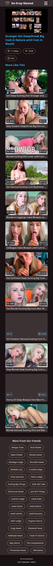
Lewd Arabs (36, 499)
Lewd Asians (17, 506)
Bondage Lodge (16, 462)
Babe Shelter (17, 454)
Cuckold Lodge (35, 469)
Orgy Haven (16, 528)
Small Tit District (37, 535)
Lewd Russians (36, 513)
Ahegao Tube (18, 447)
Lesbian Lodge (17, 499)
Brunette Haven (37, 462)
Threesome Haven (18, 550)
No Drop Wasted (22, 3)
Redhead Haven (15, 535)
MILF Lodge (16, 521)
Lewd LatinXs (16, 513)
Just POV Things (38, 491)
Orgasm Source (35, 521)
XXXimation (38, 550)
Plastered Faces (35, 528)
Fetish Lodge (36, 477)
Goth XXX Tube (38, 484)
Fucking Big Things (16, 484)
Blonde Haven (35, 454)
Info (12, 58)
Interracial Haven (16, 491)
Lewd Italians (35, 506)
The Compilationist (35, 543)
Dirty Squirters (17, 477)
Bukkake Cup (16, 469)
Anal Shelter (35, 447)
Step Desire (14, 543)
